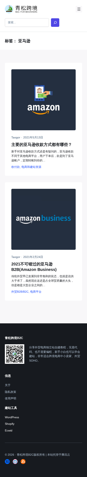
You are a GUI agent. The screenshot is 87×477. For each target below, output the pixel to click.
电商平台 (35, 291)
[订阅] (23, 461)
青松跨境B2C (25, 454)
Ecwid (8, 430)
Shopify (9, 423)
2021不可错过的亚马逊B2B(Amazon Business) (34, 267)
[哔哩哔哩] (15, 461)
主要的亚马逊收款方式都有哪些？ (41, 144)
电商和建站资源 (31, 166)
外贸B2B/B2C (20, 291)
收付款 (15, 166)
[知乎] (7, 461)
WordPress (12, 417)
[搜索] (55, 22)
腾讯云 (66, 454)
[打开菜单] (79, 9)
